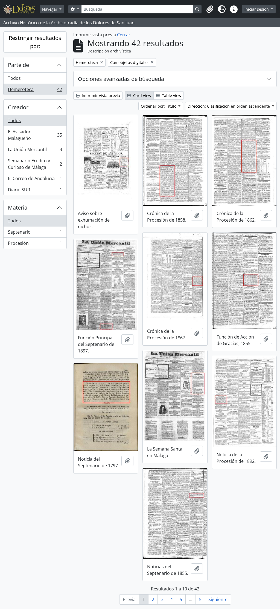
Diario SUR (35, 191)
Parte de (18, 65)
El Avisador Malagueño (35, 135)
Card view (141, 95)
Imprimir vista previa (100, 95)
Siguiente (218, 599)
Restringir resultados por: (35, 42)
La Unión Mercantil (35, 150)
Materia (17, 207)
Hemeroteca (35, 90)
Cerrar (123, 35)
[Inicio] (21, 9)
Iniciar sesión (257, 9)
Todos (14, 78)
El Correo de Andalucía (35, 179)
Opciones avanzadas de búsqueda (121, 79)
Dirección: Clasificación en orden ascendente (229, 106)
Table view (171, 95)
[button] (210, 9)
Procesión (35, 244)
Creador (18, 107)
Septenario (35, 233)
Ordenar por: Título (159, 106)
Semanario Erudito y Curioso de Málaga (35, 164)
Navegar (50, 9)
